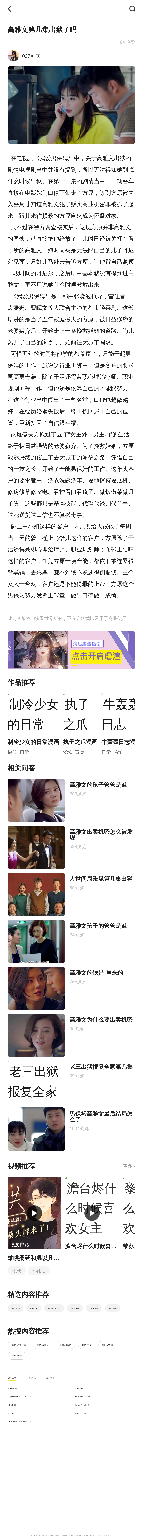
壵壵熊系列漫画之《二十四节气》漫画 (19, 1397)
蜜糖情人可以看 (86, 1345)
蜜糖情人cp (33, 1308)
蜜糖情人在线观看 (17, 1355)
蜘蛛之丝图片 (12, 1413)
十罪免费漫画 (12, 1405)
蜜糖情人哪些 (94, 1308)
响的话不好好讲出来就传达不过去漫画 (19, 1422)
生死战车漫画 (79, 1388)
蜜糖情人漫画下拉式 (54, 1308)
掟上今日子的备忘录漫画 (82, 1397)
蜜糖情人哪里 (112, 1308)
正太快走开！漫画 (80, 1413)
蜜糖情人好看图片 (65, 1345)
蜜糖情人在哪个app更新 (19, 1345)
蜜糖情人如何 (75, 1308)
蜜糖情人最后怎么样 (43, 1345)
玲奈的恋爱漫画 (12, 1388)
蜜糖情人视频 (15, 1308)
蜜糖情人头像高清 (107, 1345)
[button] (61, 665)
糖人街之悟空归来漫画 (82, 1405)
